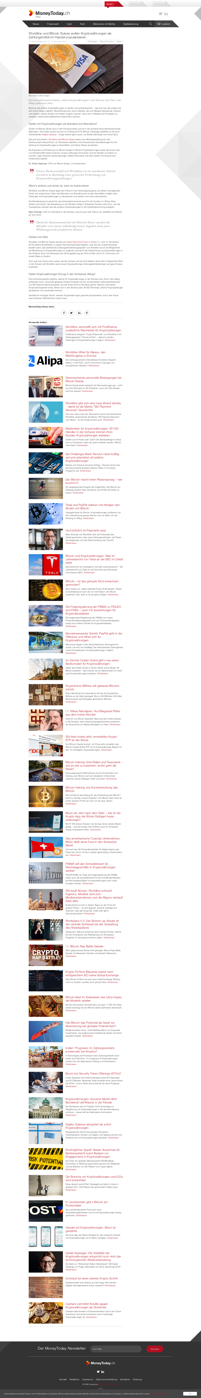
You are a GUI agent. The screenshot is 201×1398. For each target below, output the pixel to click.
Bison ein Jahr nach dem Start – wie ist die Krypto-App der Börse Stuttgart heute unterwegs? (93, 816)
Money (110, 4)
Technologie (92, 41)
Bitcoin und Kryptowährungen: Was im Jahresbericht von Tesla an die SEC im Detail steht (94, 559)
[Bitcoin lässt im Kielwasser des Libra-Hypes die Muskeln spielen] (46, 1006)
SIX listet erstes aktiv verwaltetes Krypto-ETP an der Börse (92, 738)
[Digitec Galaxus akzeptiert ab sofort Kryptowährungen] (46, 1133)
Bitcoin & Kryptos (106, 41)
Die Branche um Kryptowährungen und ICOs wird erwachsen (94, 1178)
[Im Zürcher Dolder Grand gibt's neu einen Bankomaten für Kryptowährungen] (46, 669)
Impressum (87, 1379)
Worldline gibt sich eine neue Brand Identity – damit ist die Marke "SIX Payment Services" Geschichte (93, 406)
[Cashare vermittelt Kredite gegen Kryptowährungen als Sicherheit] (46, 1312)
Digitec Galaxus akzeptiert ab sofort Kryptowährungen (88, 1125)
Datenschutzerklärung (106, 1379)
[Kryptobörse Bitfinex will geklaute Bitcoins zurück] (46, 694)
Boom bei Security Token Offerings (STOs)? (93, 1073)
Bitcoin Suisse (68, 139)
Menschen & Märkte (104, 23)
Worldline (53, 139)
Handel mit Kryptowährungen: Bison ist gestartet (91, 1229)
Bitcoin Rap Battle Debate (86, 946)
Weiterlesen (110, 340)
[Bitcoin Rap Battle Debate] (46, 955)
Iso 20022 (159, 4)
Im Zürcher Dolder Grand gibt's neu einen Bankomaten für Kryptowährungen (92, 661)
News (36, 23)
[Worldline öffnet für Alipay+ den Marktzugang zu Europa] (46, 361)
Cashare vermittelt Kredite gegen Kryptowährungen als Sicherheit (87, 1305)
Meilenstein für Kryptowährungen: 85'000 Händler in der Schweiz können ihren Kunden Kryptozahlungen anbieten (92, 432)
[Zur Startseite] (100, 1362)
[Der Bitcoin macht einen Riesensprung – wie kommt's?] (46, 488)
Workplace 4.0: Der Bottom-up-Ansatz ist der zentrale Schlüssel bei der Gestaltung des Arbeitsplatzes (92, 924)
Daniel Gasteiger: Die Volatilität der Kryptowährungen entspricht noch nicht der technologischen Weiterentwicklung (93, 1256)
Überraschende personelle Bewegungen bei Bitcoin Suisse (94, 379)
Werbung (137, 1379)
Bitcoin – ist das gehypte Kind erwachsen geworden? (92, 582)
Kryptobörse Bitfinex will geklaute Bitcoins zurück (92, 687)
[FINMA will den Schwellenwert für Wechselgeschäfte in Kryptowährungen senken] (46, 872)
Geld (69, 23)
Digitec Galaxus (49, 134)
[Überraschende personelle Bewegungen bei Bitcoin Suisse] (46, 386)
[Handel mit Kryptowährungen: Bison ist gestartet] (46, 1236)
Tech (82, 23)
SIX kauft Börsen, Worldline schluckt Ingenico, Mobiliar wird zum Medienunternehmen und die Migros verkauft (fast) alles (94, 896)
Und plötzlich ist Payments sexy (86, 530)
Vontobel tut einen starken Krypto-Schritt (92, 1278)
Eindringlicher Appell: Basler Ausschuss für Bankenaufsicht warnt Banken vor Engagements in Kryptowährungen (93, 1153)
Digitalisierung (130, 23)
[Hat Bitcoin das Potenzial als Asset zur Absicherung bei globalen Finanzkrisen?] (46, 1031)
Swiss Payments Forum (77, 242)
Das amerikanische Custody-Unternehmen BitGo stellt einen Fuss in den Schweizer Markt (93, 842)
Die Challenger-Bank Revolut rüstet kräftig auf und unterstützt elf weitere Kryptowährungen (92, 457)
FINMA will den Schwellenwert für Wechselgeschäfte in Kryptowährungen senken (91, 867)
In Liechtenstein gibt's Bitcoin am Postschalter (87, 1203)
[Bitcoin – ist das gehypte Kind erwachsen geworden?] (46, 590)
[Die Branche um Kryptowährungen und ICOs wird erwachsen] (46, 1185)
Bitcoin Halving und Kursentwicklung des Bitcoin (92, 789)
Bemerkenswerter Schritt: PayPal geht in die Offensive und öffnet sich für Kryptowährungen (94, 637)
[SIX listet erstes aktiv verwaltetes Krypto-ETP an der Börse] (46, 745)
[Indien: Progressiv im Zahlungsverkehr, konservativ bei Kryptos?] (46, 1057)
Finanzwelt (53, 23)
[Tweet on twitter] (71, 313)
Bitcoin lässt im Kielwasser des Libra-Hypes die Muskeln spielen (94, 998)
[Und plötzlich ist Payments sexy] (46, 539)
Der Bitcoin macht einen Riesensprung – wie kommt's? (94, 481)
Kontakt (63, 1379)
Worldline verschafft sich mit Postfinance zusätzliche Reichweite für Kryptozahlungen (93, 328)
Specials (135, 4)
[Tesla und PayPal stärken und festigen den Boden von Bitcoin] (46, 513)
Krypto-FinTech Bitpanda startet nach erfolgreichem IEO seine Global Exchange (92, 973)
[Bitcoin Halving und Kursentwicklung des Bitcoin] (46, 796)
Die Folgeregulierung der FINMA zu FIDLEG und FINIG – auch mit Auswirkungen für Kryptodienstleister (93, 610)
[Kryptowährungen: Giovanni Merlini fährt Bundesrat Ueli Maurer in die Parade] (46, 1107)
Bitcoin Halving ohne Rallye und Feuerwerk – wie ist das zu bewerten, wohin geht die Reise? (94, 765)
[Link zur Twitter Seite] (161, 14)
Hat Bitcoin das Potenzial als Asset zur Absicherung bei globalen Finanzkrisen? (91, 1024)
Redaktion (75, 1379)
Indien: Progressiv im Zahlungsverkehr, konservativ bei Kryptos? (90, 1049)
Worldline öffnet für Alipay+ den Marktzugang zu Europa (86, 353)
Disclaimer (125, 1379)
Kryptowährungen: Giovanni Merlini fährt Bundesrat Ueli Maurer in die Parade (91, 1100)
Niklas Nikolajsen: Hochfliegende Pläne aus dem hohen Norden (93, 712)
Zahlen (119, 41)
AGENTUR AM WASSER (108, 1384)
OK (190, 1394)
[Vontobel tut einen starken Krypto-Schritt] (46, 1287)
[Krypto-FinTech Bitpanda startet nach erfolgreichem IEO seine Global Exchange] (46, 980)
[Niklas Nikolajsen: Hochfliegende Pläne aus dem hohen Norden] (46, 720)
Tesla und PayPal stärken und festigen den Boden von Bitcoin (93, 506)
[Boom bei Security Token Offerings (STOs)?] (46, 1082)
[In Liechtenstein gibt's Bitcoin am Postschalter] (46, 1210)
